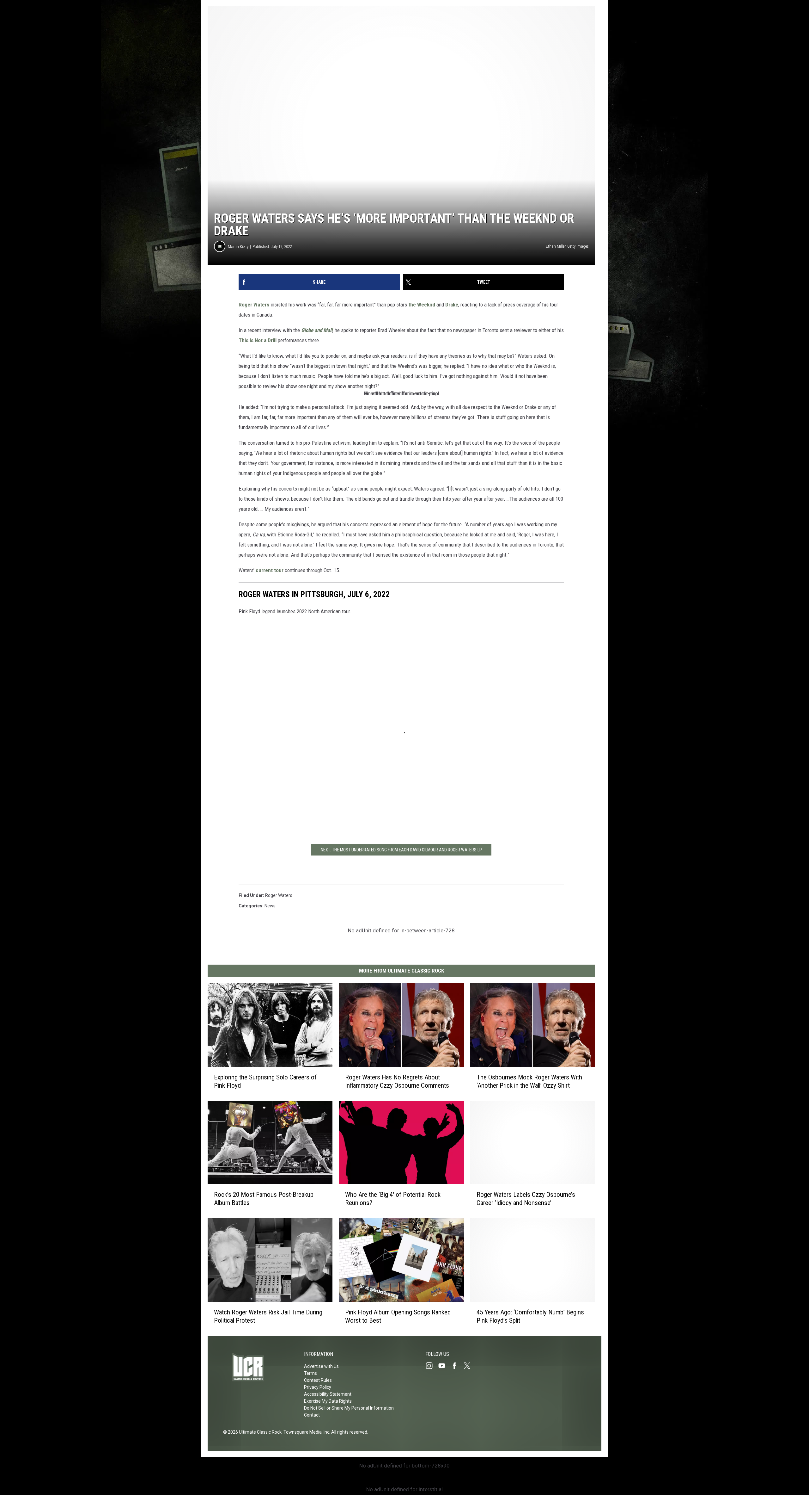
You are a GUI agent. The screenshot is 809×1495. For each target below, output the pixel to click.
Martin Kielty (238, 246)
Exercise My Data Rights (328, 1401)
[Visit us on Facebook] (457, 1365)
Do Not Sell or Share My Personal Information (349, 1408)
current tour (269, 570)
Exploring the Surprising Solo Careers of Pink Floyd (265, 1081)
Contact (312, 1415)
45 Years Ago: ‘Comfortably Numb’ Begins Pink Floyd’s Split (530, 1316)
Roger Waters (254, 304)
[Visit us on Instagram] (431, 1365)
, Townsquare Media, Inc (305, 1432)
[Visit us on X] (469, 1365)
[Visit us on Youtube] (444, 1365)
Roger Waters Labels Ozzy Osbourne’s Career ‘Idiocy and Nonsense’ (526, 1199)
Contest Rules (318, 1380)
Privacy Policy (317, 1387)
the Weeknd (421, 304)
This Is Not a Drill (258, 340)
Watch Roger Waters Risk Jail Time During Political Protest (268, 1316)
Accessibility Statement (327, 1394)
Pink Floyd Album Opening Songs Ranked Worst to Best (398, 1316)
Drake (451, 304)
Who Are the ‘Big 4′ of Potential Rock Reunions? (393, 1199)
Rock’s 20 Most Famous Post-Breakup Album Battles (263, 1199)
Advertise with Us (321, 1366)
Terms (310, 1373)
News (270, 905)
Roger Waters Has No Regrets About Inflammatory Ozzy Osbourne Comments (397, 1081)
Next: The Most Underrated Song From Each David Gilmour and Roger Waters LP (401, 849)
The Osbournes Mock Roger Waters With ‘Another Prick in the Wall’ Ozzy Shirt (529, 1081)
